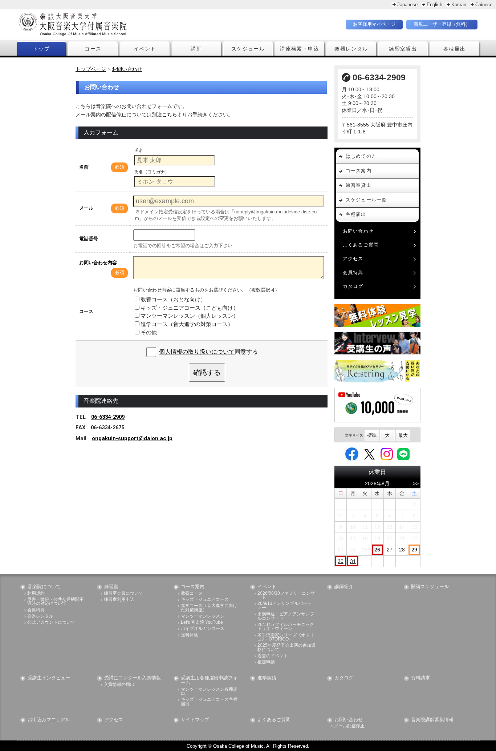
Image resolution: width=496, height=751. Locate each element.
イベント (145, 49)
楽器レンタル (351, 49)
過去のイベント (272, 656)
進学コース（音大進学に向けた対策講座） (209, 608)
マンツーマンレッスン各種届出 (209, 691)
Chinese (483, 4)
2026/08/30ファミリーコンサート (286, 595)
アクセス (353, 258)
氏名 (138, 150)
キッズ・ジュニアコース (205, 600)
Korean (458, 4)
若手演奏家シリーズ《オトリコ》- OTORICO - (285, 637)
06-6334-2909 (108, 417)
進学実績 (266, 678)
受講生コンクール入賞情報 (132, 678)
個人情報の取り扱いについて (197, 352)
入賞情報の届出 (119, 685)
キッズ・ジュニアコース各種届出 (209, 702)
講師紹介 (343, 587)
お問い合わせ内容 (98, 262)
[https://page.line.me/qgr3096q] (403, 454)
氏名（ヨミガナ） (151, 172)
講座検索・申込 (299, 49)
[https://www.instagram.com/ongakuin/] (387, 454)
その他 (149, 332)
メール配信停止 (349, 726)
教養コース (192, 593)
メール (86, 208)
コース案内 (358, 170)
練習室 (111, 587)
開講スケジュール (430, 587)
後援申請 (266, 662)
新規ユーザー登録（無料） (442, 24)
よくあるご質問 (361, 245)
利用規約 (36, 593)
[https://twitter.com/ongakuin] (369, 454)
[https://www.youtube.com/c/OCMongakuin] (377, 405)
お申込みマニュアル (49, 720)
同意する (208, 352)
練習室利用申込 (119, 600)
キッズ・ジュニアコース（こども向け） (190, 308)
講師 (196, 49)
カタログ (353, 286)
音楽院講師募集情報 (432, 720)
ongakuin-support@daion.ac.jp (132, 438)
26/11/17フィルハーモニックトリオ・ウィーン (285, 627)
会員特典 (353, 272)
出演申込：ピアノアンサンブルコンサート (285, 616)
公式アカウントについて (51, 623)
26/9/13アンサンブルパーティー (284, 606)
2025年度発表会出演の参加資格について (286, 647)
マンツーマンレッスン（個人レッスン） (190, 316)
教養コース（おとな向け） (173, 299)
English (434, 4)
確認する (207, 372)
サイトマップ (195, 720)
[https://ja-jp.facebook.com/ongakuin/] (351, 454)
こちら (169, 114)
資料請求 (420, 678)
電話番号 (88, 238)
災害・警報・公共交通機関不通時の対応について (55, 602)
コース (93, 49)
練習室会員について (123, 593)
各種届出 (454, 49)
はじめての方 (361, 156)
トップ (41, 49)
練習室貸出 (403, 49)
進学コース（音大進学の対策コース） (187, 324)
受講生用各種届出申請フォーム (209, 680)
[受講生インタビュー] (377, 343)
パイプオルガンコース (202, 629)
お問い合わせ (358, 231)
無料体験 (189, 635)
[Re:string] (377, 371)
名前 (84, 167)
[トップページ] (115, 24)
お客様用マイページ (374, 24)
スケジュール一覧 (366, 199)
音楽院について (44, 587)
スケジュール (248, 49)
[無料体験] (377, 315)
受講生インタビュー (49, 678)
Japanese (407, 4)
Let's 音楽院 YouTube (202, 623)
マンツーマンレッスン (202, 616)
